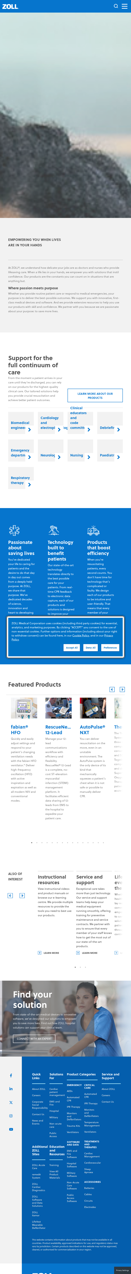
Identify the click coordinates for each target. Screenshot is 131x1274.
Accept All (72, 647)
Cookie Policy (80, 635)
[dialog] (65, 637)
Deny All (91, 647)
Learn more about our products (95, 1265)
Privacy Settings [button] (122, 1270)
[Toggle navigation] (125, 6)
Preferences (110, 647)
